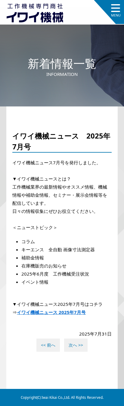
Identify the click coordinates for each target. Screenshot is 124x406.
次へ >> (76, 345)
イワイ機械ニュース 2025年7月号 (51, 312)
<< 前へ (48, 345)
